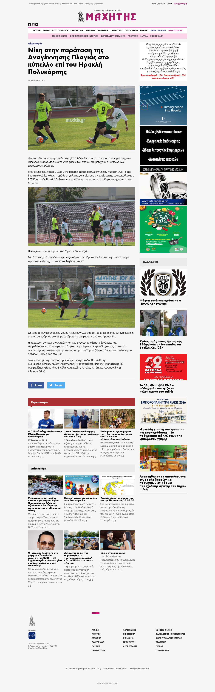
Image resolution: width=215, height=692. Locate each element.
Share (38, 385)
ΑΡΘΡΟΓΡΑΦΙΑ (158, 30)
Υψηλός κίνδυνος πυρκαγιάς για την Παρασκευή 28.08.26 (117, 499)
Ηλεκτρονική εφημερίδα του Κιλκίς (45, 3)
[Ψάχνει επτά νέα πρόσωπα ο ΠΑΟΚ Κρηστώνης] (163, 282)
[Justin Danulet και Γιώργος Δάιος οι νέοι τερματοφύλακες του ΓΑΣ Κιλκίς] (81, 419)
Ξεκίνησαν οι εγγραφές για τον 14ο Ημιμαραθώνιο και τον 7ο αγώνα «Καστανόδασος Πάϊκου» (116, 435)
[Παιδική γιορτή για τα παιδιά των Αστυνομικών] (81, 485)
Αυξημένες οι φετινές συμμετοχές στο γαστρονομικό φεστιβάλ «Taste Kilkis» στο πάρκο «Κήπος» (78, 557)
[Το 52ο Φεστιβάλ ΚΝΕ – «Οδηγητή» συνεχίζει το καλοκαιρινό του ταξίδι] (163, 367)
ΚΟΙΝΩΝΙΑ (103, 30)
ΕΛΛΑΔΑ (143, 36)
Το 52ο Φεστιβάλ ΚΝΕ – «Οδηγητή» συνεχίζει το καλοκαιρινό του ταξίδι (157, 388)
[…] (41, 456)
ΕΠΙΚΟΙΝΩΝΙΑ (156, 36)
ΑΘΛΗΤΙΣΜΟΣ (49, 30)
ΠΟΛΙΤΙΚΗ (63, 30)
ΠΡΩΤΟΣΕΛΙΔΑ (175, 30)
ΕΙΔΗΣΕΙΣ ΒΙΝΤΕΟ (59, 36)
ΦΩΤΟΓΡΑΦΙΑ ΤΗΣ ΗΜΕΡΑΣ (113, 36)
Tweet (58, 385)
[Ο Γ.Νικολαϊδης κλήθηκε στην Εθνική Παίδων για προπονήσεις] (45, 419)
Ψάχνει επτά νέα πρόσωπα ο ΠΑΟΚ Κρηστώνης (160, 301)
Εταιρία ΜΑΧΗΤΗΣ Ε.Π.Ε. (73, 3)
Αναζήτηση (179, 3)
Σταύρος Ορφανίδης (94, 3)
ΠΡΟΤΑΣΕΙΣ (133, 36)
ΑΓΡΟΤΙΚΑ (91, 30)
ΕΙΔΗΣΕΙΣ (144, 30)
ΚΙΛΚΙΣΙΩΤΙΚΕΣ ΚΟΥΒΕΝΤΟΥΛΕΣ (84, 36)
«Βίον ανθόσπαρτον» (113, 552)
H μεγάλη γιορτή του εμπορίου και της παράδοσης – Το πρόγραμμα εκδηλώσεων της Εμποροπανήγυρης (162, 434)
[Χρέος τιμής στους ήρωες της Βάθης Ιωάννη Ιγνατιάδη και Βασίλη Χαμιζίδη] (163, 323)
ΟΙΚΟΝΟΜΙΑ (77, 30)
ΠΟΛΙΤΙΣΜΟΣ (117, 30)
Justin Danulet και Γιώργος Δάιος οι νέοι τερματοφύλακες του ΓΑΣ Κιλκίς (81, 434)
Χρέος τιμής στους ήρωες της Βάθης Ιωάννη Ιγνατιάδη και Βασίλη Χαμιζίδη (161, 344)
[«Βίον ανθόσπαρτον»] (117, 540)
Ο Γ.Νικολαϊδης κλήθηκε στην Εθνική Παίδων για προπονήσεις (45, 434)
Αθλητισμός (35, 43)
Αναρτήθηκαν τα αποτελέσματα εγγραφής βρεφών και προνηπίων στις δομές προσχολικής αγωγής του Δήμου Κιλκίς (163, 482)
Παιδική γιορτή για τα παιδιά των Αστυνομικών (80, 499)
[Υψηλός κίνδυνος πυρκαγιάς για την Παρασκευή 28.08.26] (117, 485)
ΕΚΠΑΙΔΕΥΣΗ (132, 30)
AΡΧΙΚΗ (37, 30)
